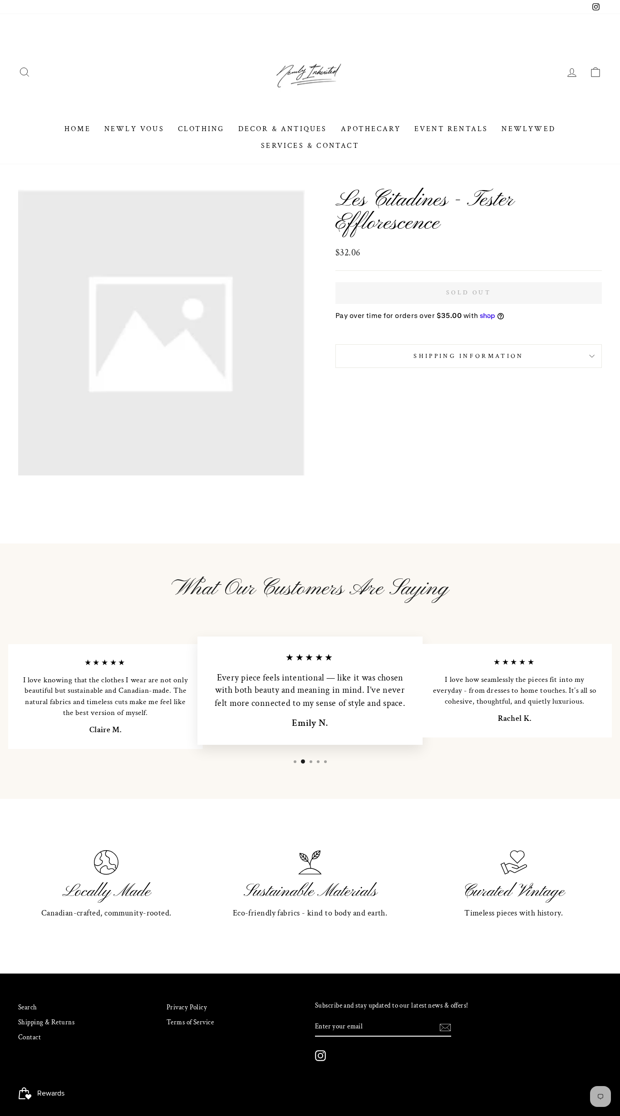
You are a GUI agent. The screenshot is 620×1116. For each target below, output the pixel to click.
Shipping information (468, 356)
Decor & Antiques (282, 129)
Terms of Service (190, 1022)
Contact (29, 1037)
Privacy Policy (187, 1007)
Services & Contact (310, 146)
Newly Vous (134, 129)
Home (77, 129)
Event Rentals (451, 129)
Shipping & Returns (46, 1022)
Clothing (201, 129)
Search (27, 1007)
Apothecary (371, 129)
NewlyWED (529, 129)
